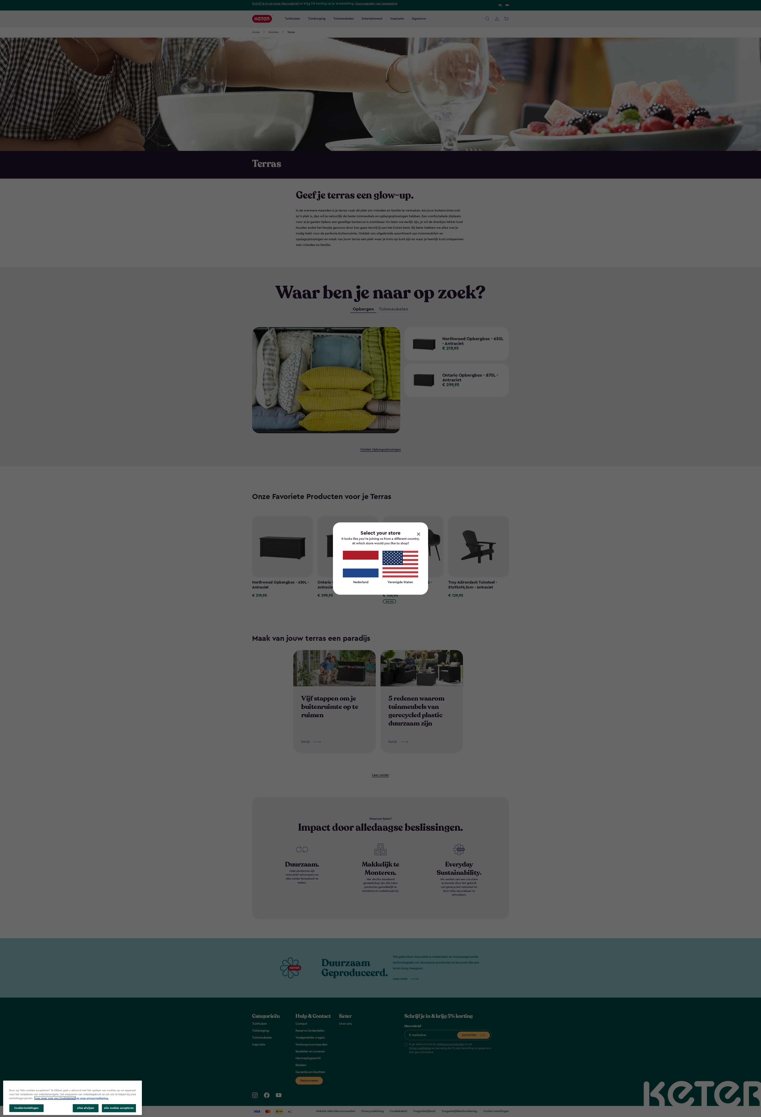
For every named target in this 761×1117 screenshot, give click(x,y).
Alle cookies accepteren (119, 1108)
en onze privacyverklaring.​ (92, 1098)
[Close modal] (418, 533)
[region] (72, 1098)
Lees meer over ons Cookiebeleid (55, 1098)
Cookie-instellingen (26, 1108)
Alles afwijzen (85, 1108)
